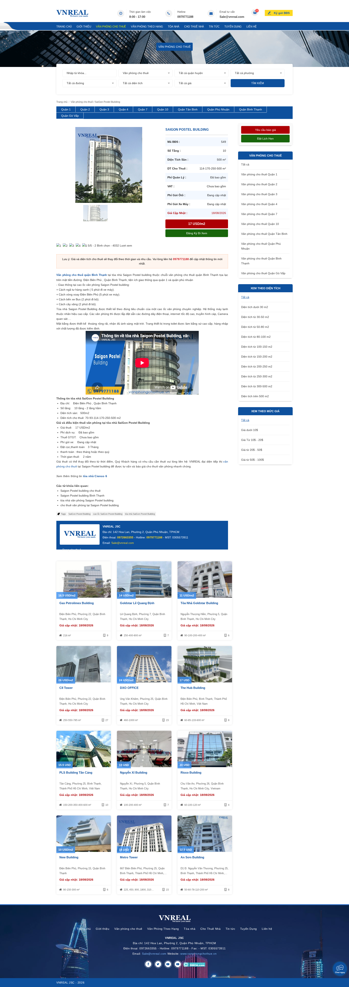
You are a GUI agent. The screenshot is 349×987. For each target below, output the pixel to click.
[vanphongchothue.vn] (72, 13)
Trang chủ (64, 26)
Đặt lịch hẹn (265, 138)
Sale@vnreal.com (232, 16)
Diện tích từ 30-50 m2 (255, 317)
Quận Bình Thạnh (250, 109)
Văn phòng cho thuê (111, 26)
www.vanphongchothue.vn (198, 953)
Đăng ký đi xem (196, 233)
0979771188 (185, 16)
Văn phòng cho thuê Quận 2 (259, 184)
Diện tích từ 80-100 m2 (256, 336)
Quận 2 (85, 109)
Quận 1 (66, 109)
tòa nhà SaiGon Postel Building (140, 514)
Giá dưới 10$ (249, 430)
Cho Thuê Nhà (194, 26)
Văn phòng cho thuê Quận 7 (259, 214)
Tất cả (245, 164)
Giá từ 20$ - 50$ (251, 449)
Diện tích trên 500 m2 (255, 396)
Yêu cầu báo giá (265, 129)
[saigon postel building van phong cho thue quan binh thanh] (84, 165)
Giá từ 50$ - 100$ (252, 459)
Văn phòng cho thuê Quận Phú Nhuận (261, 246)
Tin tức (214, 26)
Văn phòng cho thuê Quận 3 (259, 194)
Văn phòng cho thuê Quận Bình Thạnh (261, 261)
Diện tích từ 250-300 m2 (256, 376)
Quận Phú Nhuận (218, 109)
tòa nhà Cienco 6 (95, 476)
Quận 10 (162, 109)
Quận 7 (142, 109)
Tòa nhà (173, 26)
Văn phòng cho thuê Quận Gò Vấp (263, 273)
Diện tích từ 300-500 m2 (256, 386)
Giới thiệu (84, 26)
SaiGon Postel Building (79, 514)
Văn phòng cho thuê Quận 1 (259, 174)
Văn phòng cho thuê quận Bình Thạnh (81, 274)
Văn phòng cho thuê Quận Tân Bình (264, 233)
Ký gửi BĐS (282, 13)
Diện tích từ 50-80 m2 (255, 326)
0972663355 (125, 537)
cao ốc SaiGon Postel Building (107, 514)
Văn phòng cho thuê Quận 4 (259, 204)
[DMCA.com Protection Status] (194, 964)
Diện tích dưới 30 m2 (254, 307)
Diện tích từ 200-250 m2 (256, 366)
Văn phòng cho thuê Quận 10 (260, 224)
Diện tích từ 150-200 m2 (256, 356)
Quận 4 (123, 109)
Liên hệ (251, 26)
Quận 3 (104, 109)
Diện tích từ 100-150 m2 (256, 346)
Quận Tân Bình (188, 109)
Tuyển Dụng (233, 26)
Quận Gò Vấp (70, 115)
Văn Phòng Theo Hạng (147, 26)
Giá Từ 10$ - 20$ (252, 440)
